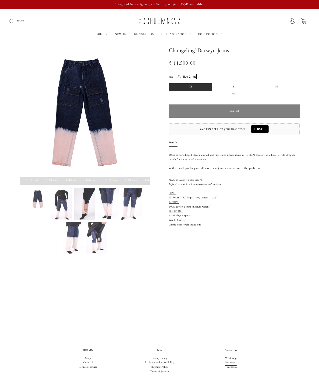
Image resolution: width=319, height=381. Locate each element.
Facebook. (231, 367)
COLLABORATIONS (174, 34)
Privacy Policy (159, 358)
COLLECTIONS (209, 34)
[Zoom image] (85, 113)
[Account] (292, 21)
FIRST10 (260, 129)
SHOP (101, 34)
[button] (33, 113)
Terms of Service (159, 371)
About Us (88, 362)
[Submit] (14, 21)
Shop (88, 358)
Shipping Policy (159, 367)
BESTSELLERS (144, 34)
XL (233, 94)
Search (20, 21)
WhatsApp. (231, 358)
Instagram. (231, 362)
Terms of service (88, 367)
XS (190, 86)
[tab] (173, 144)
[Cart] (304, 21)
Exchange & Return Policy (159, 362)
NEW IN (121, 34)
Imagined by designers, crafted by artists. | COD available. (159, 4)
